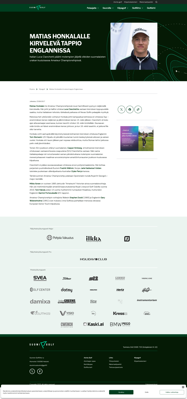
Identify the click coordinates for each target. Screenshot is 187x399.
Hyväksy (121, 392)
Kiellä (146, 392)
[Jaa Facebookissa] (130, 109)
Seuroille (107, 8)
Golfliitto (136, 8)
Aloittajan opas (90, 361)
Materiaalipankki (115, 364)
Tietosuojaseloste (116, 367)
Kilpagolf (121, 8)
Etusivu (32, 89)
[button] (183, 387)
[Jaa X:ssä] (121, 109)
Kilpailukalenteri (140, 361)
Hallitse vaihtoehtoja (172, 392)
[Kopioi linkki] (138, 109)
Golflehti (151, 8)
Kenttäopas (88, 364)
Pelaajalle (91, 8)
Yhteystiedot (114, 361)
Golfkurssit (88, 367)
